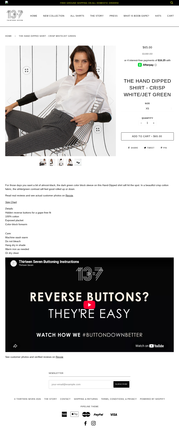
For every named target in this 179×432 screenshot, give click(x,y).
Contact (65, 399)
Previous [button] (11, 100)
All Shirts (77, 16)
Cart (170, 16)
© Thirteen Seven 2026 (27, 399)
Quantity (147, 118)
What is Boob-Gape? (136, 16)
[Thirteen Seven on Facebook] (85, 424)
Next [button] (109, 100)
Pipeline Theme (90, 406)
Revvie (69, 195)
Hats (158, 16)
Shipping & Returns (86, 399)
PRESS (114, 16)
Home (33, 16)
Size (147, 103)
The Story (97, 16)
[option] (60, 101)
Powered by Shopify (152, 399)
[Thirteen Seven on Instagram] (93, 424)
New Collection (54, 16)
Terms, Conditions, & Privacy (119, 399)
